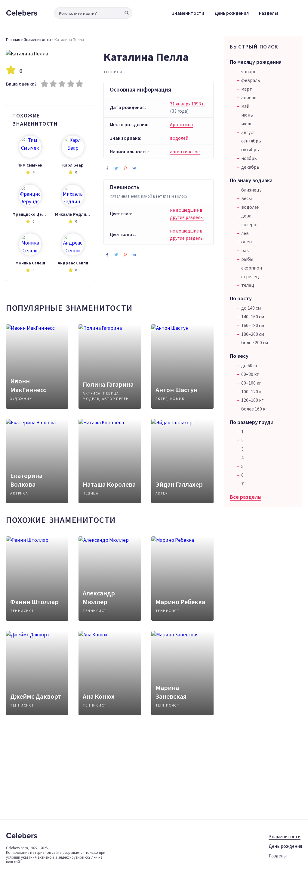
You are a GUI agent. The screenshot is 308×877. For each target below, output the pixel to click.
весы (246, 198)
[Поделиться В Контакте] (134, 168)
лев (245, 233)
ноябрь (249, 158)
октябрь (250, 149)
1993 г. (198, 104)
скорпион (251, 268)
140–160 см (252, 317)
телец (247, 285)
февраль (250, 80)
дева (246, 216)
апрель (249, 97)
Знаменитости (188, 13)
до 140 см (251, 308)
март (246, 89)
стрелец (250, 276)
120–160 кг (252, 400)
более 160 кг (254, 409)
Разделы (268, 13)
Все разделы (245, 496)
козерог (249, 224)
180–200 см (252, 334)
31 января (180, 104)
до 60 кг (249, 365)
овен (246, 242)
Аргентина (181, 124)
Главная (13, 39)
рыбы (247, 259)
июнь (247, 115)
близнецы (252, 190)
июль (247, 123)
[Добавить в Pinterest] (125, 168)
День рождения (231, 13)
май (245, 106)
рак (245, 250)
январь (249, 71)
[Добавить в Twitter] (116, 168)
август (248, 132)
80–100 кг (251, 383)
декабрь (250, 167)
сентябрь (251, 141)
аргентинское (185, 151)
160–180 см (252, 325)
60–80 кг (250, 374)
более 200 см (254, 342)
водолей (179, 138)
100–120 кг (252, 392)
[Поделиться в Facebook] (107, 168)
